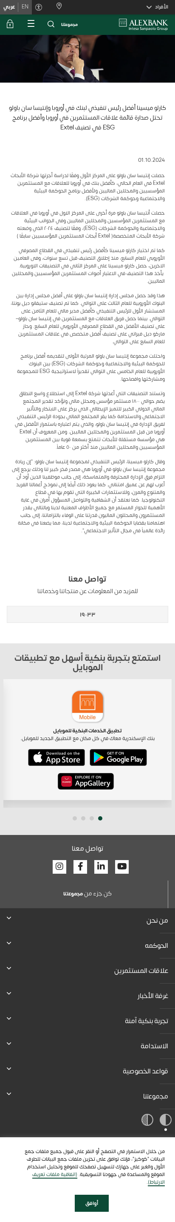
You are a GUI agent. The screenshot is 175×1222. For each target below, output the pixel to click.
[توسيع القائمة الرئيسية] (30, 24)
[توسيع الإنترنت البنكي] (10, 24)
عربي (9, 7)
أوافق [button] (91, 1203)
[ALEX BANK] (143, 24)
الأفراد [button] (161, 7)
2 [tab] (92, 818)
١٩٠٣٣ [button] (88, 615)
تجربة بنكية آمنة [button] (146, 1021)
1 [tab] (100, 818)
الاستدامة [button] (154, 1046)
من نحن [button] (157, 920)
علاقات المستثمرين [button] (141, 970)
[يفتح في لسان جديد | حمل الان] (118, 757)
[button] (51, 24)
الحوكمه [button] (156, 945)
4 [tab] (75, 818)
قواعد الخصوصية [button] (145, 1071)
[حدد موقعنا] (55, 7)
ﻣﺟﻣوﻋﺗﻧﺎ (69, 24)
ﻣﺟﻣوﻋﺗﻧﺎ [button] (155, 1096)
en (25, 7)
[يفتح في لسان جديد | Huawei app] (85, 781)
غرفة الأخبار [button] (153, 995)
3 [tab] (83, 818)
